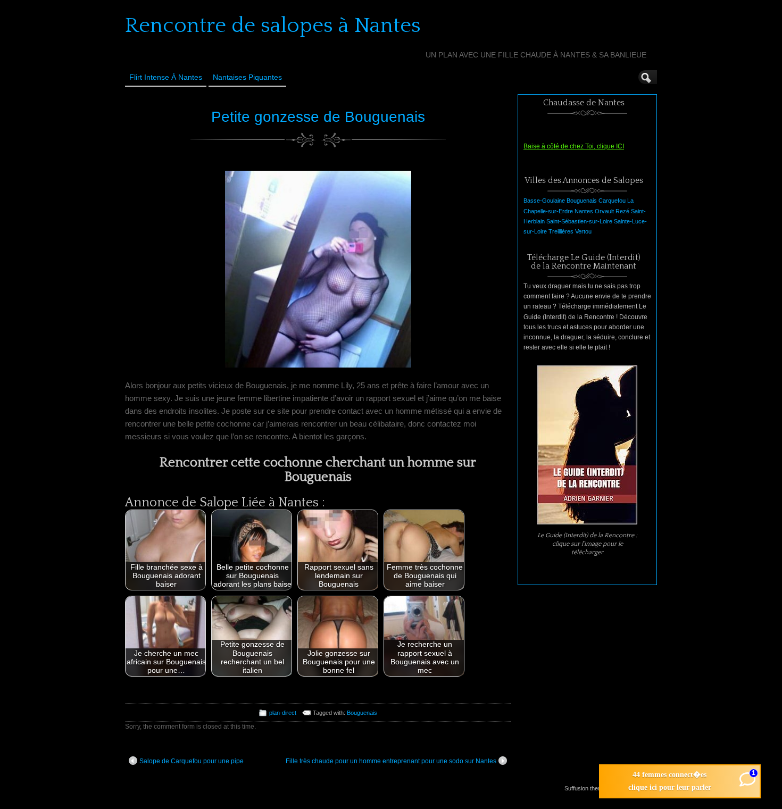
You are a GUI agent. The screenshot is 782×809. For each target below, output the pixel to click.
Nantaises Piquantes (247, 77)
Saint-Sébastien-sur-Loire (579, 221)
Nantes (584, 211)
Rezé (622, 211)
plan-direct (282, 713)
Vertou (583, 231)
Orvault (604, 211)
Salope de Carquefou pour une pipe (191, 761)
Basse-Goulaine (544, 200)
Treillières (560, 231)
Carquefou (612, 200)
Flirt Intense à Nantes (165, 77)
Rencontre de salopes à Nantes (273, 25)
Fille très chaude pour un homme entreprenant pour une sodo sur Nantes (391, 761)
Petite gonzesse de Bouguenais (318, 117)
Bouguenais (362, 713)
